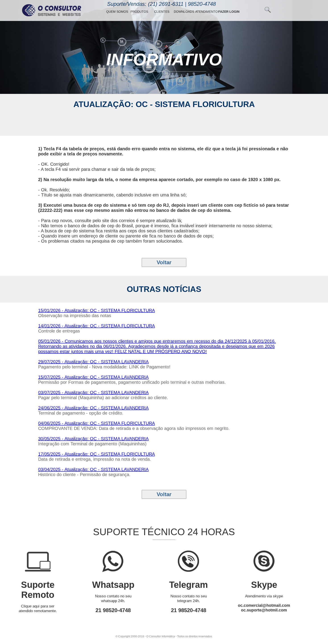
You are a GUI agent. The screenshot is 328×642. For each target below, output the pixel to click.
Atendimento (206, 11)
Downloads (184, 11)
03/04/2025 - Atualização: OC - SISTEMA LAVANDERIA (93, 469)
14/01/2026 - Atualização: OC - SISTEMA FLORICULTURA (96, 325)
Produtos (139, 11)
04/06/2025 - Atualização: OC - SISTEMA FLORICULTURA (96, 423)
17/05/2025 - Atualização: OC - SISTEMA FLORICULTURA (96, 454)
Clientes (161, 11)
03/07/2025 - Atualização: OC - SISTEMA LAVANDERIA (93, 392)
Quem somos (117, 11)
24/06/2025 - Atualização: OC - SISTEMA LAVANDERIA (93, 407)
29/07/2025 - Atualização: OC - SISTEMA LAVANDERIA (93, 361)
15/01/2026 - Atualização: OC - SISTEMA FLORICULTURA (96, 310)
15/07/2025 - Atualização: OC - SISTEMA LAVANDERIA (93, 377)
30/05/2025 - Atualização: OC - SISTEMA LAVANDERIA (93, 438)
